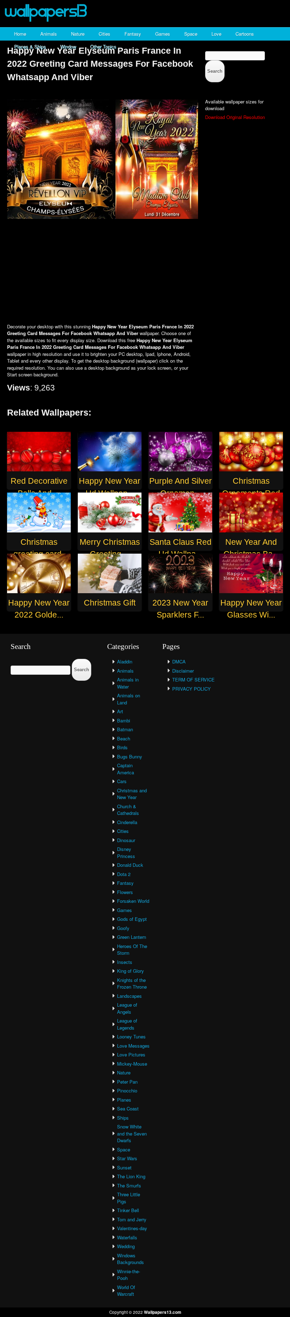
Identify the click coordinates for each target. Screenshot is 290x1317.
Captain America (125, 769)
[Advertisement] (145, 271)
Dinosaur (126, 840)
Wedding (126, 1246)
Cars (122, 781)
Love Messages (133, 1045)
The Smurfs (129, 1185)
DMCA (179, 661)
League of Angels (127, 1008)
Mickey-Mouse (132, 1063)
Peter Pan (127, 1081)
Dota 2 (123, 874)
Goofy (123, 928)
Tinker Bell (128, 1210)
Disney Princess (126, 852)
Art (120, 711)
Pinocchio (127, 1090)
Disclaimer (183, 670)
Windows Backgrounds (130, 1259)
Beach (123, 738)
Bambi (123, 720)
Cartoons (245, 33)
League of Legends (127, 1024)
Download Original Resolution (235, 117)
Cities (104, 33)
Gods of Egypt (132, 919)
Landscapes (129, 996)
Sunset (124, 1167)
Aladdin (124, 661)
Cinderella (127, 822)
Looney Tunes (131, 1036)
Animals (48, 33)
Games (162, 33)
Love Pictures (131, 1054)
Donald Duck (130, 865)
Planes (124, 1099)
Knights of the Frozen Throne (132, 983)
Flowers (125, 892)
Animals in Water (128, 683)
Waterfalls (127, 1237)
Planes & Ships (30, 46)
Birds (122, 747)
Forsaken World (133, 901)
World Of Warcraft (126, 1291)
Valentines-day (132, 1228)
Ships (123, 1117)
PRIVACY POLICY (191, 688)
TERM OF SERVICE (193, 679)
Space (190, 33)
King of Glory (130, 970)
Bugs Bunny (129, 756)
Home (20, 33)
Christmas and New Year (132, 794)
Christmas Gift (109, 602)
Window (68, 46)
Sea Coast (128, 1108)
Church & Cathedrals (128, 810)
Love (216, 33)
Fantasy (132, 33)
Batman (125, 729)
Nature (78, 33)
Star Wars (127, 1158)
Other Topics (103, 46)
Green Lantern (131, 937)
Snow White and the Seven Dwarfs (132, 1133)
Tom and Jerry (131, 1219)
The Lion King (131, 1176)
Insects (124, 962)
